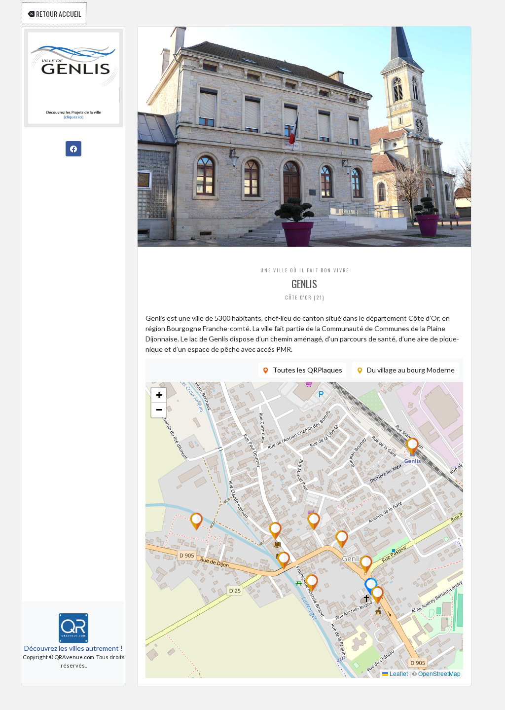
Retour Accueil (58, 13)
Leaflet (398, 673)
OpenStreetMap (439, 673)
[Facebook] (73, 148)
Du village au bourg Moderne (411, 370)
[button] (313, 522)
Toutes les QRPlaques (307, 370)
